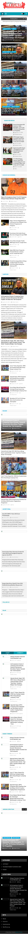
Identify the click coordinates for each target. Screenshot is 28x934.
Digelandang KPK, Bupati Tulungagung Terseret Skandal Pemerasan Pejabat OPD (19, 150)
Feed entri (5, 921)
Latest (8, 652)
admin (20, 236)
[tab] (7, 653)
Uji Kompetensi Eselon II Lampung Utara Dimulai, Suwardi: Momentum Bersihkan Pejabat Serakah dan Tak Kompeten (14, 20)
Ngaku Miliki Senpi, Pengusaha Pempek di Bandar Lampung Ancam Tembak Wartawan (17, 252)
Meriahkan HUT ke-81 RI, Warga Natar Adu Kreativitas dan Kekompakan (17, 400)
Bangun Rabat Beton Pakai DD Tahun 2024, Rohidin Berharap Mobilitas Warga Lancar (12, 584)
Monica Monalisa (14, 517)
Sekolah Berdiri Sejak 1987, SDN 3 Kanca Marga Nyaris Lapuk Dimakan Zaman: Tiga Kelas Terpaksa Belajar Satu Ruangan (13, 73)
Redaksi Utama (16, 58)
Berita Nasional (6, 106)
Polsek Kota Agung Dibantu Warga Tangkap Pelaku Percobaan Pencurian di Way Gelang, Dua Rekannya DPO (18, 263)
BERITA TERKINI (7, 30)
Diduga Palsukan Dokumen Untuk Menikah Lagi (17, 657)
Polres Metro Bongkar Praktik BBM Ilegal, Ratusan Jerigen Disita (18, 241)
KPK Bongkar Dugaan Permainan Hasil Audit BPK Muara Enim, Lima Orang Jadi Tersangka (18, 139)
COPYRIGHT (6, 864)
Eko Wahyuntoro (19, 40)
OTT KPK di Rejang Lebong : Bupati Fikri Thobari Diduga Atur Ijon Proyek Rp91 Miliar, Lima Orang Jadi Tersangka (19, 161)
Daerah (13, 51)
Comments (20, 652)
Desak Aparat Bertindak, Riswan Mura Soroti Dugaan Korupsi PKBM (18, 234)
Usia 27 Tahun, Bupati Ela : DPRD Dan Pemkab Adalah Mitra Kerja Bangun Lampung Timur (14, 36)
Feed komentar (6, 924)
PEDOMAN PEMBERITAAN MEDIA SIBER (12, 866)
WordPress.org (6, 927)
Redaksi (5, 869)
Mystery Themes (18, 932)
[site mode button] (22, 13)
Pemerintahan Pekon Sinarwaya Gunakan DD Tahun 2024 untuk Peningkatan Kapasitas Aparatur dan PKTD (13, 553)
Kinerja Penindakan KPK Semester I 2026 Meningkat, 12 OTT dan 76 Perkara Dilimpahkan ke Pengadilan (19, 127)
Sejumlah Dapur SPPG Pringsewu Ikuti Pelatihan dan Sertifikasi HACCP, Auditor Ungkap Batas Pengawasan (13, 110)
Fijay (14, 113)
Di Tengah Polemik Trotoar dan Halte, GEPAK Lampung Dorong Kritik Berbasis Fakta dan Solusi (14, 844)
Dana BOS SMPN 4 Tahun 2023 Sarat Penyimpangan (11, 514)
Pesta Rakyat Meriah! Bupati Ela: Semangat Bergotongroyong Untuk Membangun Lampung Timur (18, 389)
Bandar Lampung (7, 839)
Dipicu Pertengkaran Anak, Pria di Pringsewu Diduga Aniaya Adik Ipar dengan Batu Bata (13, 197)
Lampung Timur (16, 30)
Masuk (4, 918)
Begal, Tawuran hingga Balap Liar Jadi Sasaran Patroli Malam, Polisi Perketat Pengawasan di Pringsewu (18, 223)
